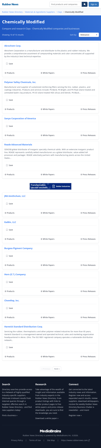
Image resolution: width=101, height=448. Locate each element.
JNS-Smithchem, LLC (15, 196)
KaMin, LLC (10, 222)
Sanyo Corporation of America (20, 118)
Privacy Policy (17, 440)
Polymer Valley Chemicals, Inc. (20, 82)
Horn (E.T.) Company (15, 274)
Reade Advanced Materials (18, 144)
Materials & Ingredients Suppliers (40, 12)
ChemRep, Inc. (11, 300)
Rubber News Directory (12, 12)
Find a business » (9, 415)
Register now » (75, 415)
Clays (59, 12)
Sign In (94, 4)
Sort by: (73, 35)
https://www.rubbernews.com (74, 440)
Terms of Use (35, 440)
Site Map (51, 440)
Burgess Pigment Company (18, 248)
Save (11, 63)
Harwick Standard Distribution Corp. (23, 326)
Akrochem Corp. (12, 45)
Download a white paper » (46, 418)
